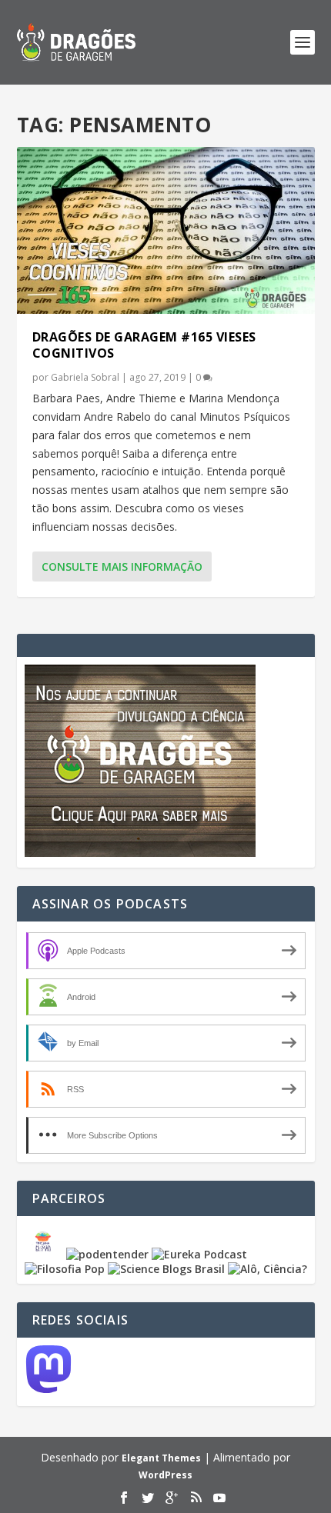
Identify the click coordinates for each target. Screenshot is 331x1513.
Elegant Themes (161, 1458)
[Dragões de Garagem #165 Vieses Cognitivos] (166, 230)
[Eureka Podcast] (199, 1254)
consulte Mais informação (122, 566)
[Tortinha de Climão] (45, 1254)
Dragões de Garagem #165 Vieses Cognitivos (144, 345)
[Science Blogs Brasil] (166, 1268)
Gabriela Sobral (85, 377)
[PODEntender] (107, 1254)
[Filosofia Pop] (65, 1268)
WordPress (165, 1474)
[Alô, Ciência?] (267, 1268)
